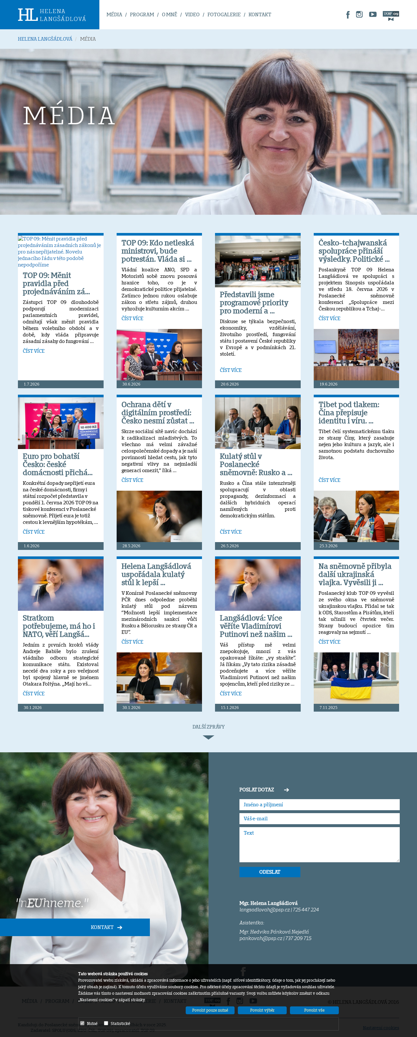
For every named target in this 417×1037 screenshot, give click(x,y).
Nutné (92, 1023)
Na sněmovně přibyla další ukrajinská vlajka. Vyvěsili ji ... (355, 574)
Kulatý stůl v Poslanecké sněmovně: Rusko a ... (256, 464)
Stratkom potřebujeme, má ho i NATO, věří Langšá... (59, 626)
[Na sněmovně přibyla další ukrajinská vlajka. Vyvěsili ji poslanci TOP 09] (356, 678)
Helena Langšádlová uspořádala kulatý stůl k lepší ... (156, 574)
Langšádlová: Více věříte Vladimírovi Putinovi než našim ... (256, 626)
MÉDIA (114, 14)
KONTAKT (260, 14)
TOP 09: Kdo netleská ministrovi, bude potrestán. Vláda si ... (158, 251)
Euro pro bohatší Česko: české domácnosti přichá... (58, 464)
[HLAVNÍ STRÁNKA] (58, 14)
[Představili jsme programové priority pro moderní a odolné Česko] (258, 261)
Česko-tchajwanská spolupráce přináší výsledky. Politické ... (354, 251)
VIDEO (192, 14)
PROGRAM (142, 14)
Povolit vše (314, 1010)
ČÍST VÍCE (34, 351)
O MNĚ (169, 14)
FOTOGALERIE (224, 14)
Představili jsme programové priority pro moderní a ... (254, 302)
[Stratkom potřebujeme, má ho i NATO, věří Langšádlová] (61, 584)
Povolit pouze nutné (210, 1010)
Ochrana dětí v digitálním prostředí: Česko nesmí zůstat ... (158, 412)
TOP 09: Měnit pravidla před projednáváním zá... (56, 283)
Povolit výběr (262, 1010)
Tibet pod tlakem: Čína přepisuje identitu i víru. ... (349, 412)
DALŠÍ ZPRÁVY (209, 727)
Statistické (120, 1023)
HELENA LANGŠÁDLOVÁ (45, 39)
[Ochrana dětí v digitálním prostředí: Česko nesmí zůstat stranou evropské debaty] (159, 516)
